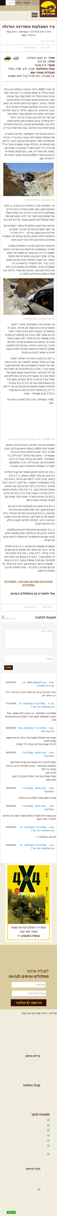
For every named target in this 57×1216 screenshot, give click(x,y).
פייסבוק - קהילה (21, 1125)
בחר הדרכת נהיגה (30, 1071)
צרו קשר (35, 1179)
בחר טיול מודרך (31, 1066)
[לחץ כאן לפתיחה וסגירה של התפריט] (35, 15)
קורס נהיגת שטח (31, 1076)
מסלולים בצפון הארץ (29, 1090)
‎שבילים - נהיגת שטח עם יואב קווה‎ (39, 1013)
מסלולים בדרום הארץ (28, 1100)
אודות (37, 1174)
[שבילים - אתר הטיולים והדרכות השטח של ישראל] (48, 8)
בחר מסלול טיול (31, 1061)
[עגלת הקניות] (32, 8)
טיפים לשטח (33, 1105)
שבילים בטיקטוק (37, 1157)
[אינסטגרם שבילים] (21, 8)
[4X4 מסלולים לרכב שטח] (28, 895)
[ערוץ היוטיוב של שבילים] (27, 8)
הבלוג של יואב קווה (16, 1135)
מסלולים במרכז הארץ (28, 1095)
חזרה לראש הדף (8, 619)
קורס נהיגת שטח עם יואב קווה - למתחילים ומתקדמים (29, 583)
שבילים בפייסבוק (18, 1119)
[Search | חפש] (3, 2)
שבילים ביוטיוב (22, 1130)
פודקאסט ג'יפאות (18, 1140)
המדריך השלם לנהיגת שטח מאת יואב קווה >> (28, 932)
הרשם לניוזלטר (29, 1003)
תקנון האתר (34, 1184)
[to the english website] (3, 8)
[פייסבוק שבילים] (15, 8)
